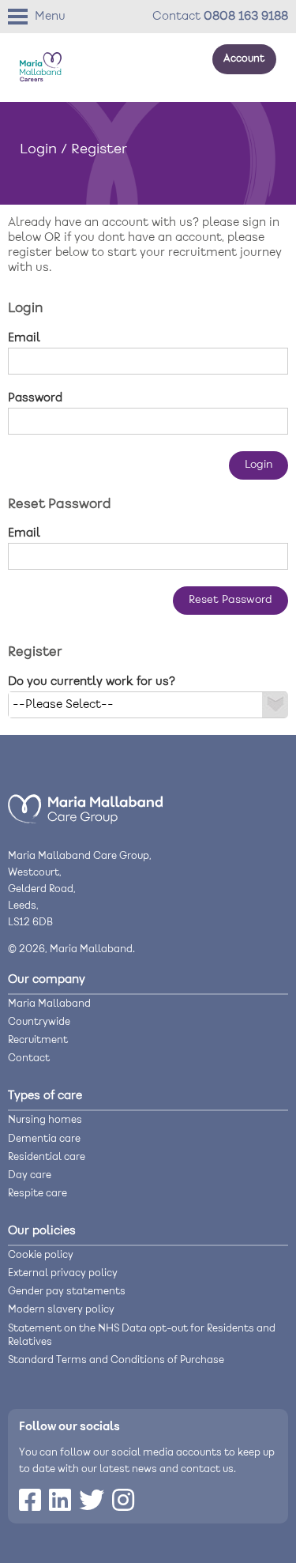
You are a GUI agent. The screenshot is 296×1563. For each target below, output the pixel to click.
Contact (29, 1058)
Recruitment (38, 1040)
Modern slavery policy (61, 1310)
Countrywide (39, 1022)
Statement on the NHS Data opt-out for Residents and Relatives (141, 1335)
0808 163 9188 (246, 16)
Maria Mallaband (49, 1004)
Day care (29, 1175)
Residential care (46, 1157)
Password (35, 398)
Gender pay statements (67, 1291)
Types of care (45, 1096)
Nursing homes (45, 1120)
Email (24, 338)
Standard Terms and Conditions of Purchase (116, 1360)
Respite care (37, 1193)
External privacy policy (63, 1273)
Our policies (42, 1231)
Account (243, 59)
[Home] (85, 821)
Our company (46, 979)
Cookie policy (40, 1255)
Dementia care (44, 1139)
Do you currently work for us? (91, 681)
